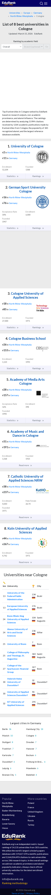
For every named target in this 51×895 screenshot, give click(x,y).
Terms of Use (17, 893)
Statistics (11, 176)
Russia (31, 820)
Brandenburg (8, 815)
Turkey (31, 824)
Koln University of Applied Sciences (25, 530)
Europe (27, 12)
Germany (37, 12)
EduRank (38, 33)
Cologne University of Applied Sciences (26, 295)
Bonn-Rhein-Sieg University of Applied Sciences (18, 619)
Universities (14, 12)
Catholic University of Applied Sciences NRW (25, 478)
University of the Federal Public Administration (15, 596)
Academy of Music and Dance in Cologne (25, 433)
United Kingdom (35, 811)
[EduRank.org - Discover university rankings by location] (9, 3)
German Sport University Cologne (25, 189)
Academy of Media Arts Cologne (26, 381)
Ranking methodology (15, 883)
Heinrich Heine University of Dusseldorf (14, 681)
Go (46, 46)
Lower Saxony (8, 823)
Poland (31, 803)
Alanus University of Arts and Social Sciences (17, 632)
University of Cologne (26, 146)
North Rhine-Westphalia (21, 16)
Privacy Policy (33, 893)
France (31, 807)
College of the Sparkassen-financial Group (17, 668)
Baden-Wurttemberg (12, 810)
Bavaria (5, 819)
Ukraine (31, 816)
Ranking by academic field (25, 41)
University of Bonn (16, 644)
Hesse (5, 828)
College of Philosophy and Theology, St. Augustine (18, 655)
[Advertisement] (25, 82)
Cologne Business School (25, 338)
